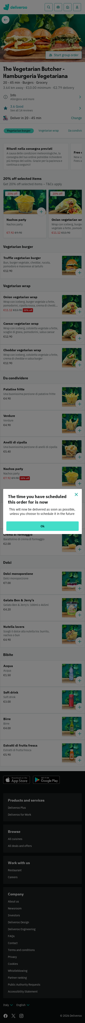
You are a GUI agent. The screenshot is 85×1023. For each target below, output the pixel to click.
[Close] (76, 494)
